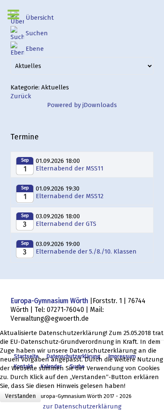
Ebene (35, 48)
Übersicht (40, 17)
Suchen (37, 33)
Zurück (21, 96)
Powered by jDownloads (82, 105)
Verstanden (20, 396)
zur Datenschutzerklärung (82, 406)
